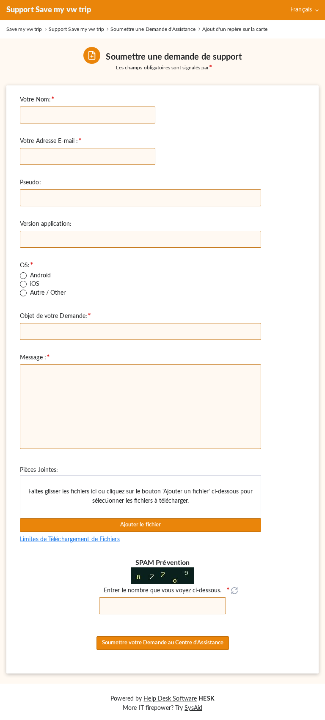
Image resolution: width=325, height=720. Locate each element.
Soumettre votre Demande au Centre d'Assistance (162, 643)
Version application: (46, 224)
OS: (25, 265)
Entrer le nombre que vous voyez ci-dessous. (162, 591)
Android (40, 276)
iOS (34, 284)
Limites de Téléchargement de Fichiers (70, 539)
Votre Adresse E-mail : (49, 141)
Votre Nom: (35, 100)
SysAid (193, 708)
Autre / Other (48, 293)
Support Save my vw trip (48, 10)
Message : (33, 358)
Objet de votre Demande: (53, 316)
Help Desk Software (170, 699)
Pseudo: (30, 183)
